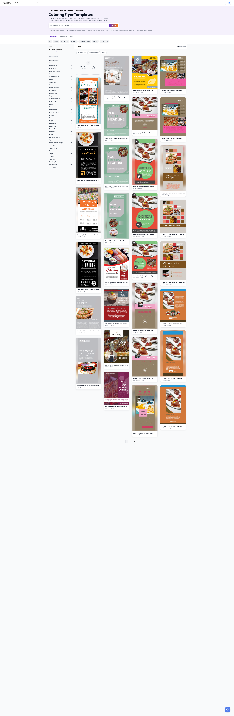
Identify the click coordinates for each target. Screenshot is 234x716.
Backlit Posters (54, 60)
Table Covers (53, 148)
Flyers (62, 10)
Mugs (51, 121)
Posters (73, 41)
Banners (52, 63)
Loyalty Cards (54, 112)
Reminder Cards (54, 137)
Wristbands (53, 165)
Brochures (64, 41)
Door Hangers (54, 88)
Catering (55, 52)
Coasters (52, 82)
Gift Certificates (54, 99)
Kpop (51, 104)
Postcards (104, 41)
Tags (51, 154)
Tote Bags (52, 159)
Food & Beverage (71, 10)
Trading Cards (54, 162)
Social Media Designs (56, 143)
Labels (51, 107)
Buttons (52, 74)
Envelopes (52, 90)
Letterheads (53, 110)
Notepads (52, 126)
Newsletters (53, 123)
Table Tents (53, 151)
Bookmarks (53, 66)
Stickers (52, 145)
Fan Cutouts (53, 93)
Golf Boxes (53, 101)
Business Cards (85, 41)
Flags (51, 96)
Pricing (56, 3)
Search (113, 25)
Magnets (52, 115)
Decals (51, 85)
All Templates (53, 10)
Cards (51, 79)
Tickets (51, 156)
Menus (95, 41)
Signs (51, 140)
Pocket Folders (54, 129)
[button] (97, 122)
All (50, 41)
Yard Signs (52, 167)
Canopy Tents (54, 77)
